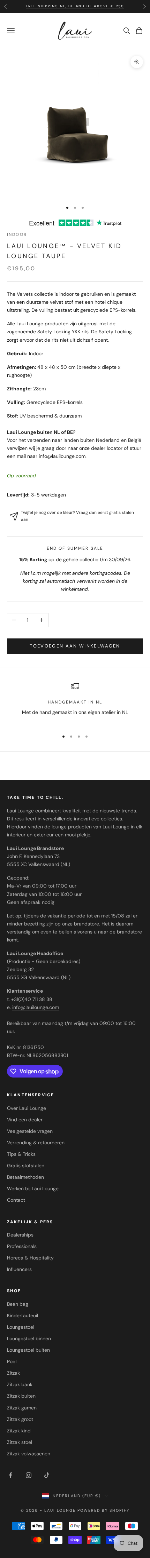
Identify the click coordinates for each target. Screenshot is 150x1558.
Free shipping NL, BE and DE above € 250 (75, 6)
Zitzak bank (19, 1384)
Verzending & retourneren (36, 1142)
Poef (12, 1361)
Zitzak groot (20, 1419)
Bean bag (17, 1304)
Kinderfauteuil (22, 1315)
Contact (16, 1200)
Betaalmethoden (25, 1177)
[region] (75, 703)
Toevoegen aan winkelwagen (75, 646)
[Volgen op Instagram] (28, 1475)
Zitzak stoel (19, 1442)
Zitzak (13, 1373)
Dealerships (20, 1235)
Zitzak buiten (21, 1396)
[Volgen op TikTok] (46, 1475)
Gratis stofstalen (25, 1165)
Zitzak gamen (22, 1408)
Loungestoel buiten (28, 1350)
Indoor (17, 234)
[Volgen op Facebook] (10, 1475)
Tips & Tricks (21, 1154)
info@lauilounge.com (62, 456)
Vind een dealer (25, 1119)
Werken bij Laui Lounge (33, 1188)
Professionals (22, 1246)
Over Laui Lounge (26, 1108)
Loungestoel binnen (29, 1338)
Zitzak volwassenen (28, 1453)
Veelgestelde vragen (30, 1131)
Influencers (19, 1269)
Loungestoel (20, 1327)
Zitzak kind (19, 1431)
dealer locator (106, 448)
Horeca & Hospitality (30, 1258)
